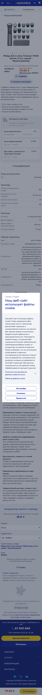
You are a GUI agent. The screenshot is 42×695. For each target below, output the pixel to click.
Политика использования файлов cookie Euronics (16, 373)
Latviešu (8, 297)
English (16, 297)
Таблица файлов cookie (15, 378)
